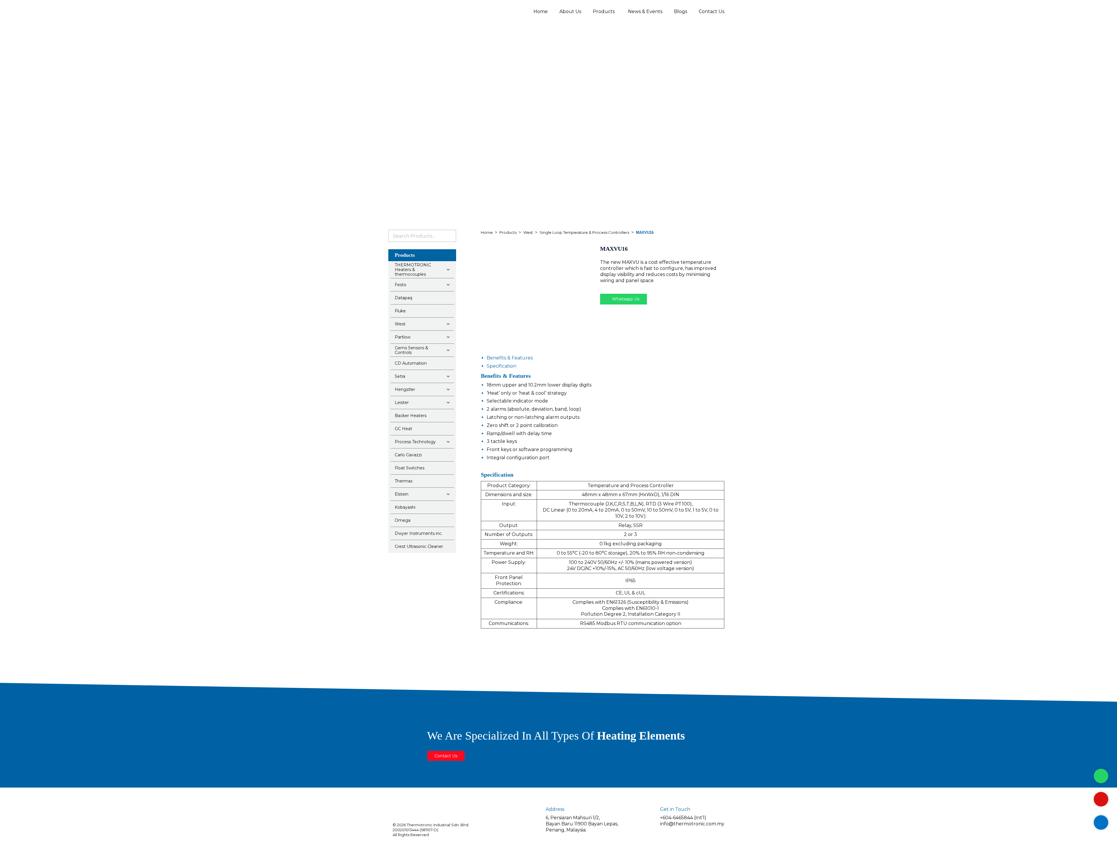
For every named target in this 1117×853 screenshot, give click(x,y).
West (528, 232)
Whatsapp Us (625, 299)
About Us (570, 11)
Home (540, 11)
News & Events (645, 11)
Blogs (680, 11)
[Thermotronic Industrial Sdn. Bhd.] (439, 11)
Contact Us (711, 11)
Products (604, 11)
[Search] (449, 236)
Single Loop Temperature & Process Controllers (584, 232)
